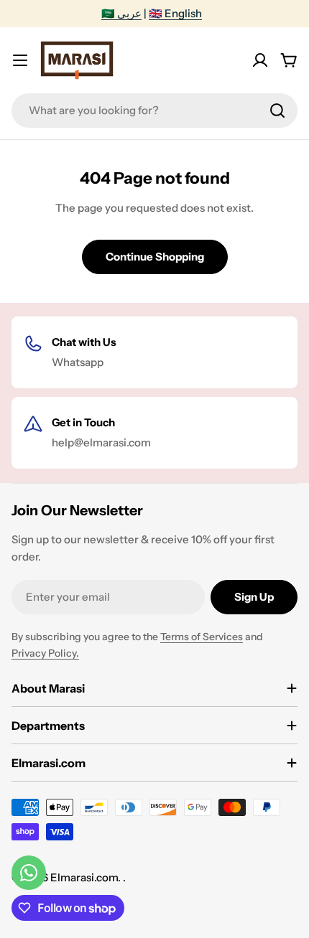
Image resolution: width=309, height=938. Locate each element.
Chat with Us (84, 342)
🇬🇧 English (175, 13)
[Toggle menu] (20, 60)
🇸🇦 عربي (121, 13)
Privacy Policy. (45, 653)
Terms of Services (201, 636)
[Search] (277, 110)
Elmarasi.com (84, 877)
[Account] (260, 60)
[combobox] (154, 110)
